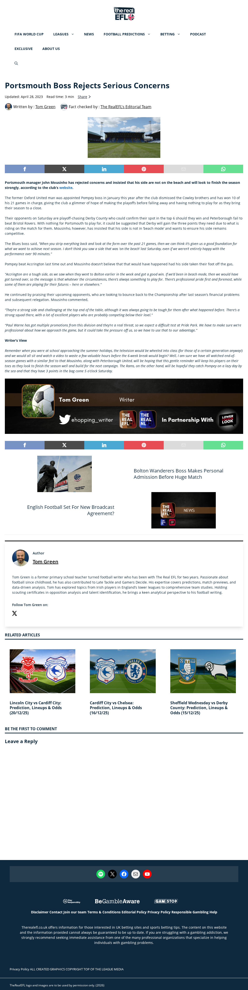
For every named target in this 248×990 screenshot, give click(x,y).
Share (82, 96)
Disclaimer (39, 912)
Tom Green (45, 561)
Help (213, 912)
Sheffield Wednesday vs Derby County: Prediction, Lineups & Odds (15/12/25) (199, 708)
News (89, 34)
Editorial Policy (134, 912)
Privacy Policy (158, 912)
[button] (16, 63)
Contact (55, 912)
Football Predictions (124, 34)
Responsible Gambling (190, 912)
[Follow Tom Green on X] (14, 614)
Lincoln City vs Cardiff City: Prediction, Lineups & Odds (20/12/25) (36, 708)
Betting (167, 34)
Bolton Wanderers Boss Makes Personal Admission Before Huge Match (178, 473)
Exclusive (24, 48)
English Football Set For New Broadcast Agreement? (70, 510)
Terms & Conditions (104, 912)
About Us (51, 48)
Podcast (198, 34)
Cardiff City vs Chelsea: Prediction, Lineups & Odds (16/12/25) (116, 708)
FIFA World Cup (29, 34)
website (65, 187)
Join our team (74, 912)
